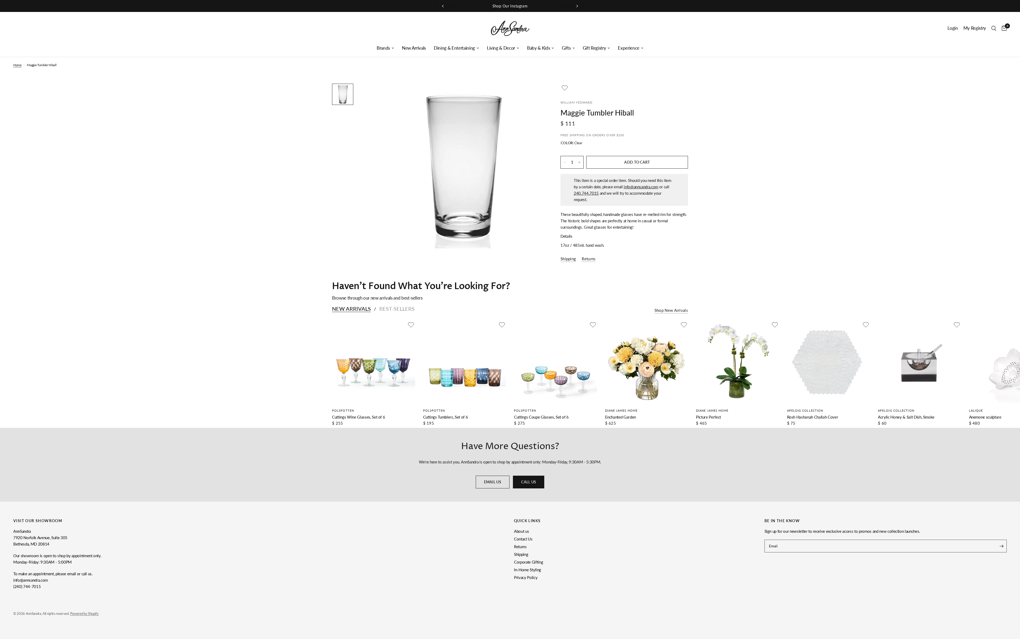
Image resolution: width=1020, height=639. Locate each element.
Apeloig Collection (805, 410)
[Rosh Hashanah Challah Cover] (828, 362)
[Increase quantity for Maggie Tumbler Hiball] (579, 162)
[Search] (994, 28)
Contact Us (523, 538)
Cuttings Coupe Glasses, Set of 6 (541, 417)
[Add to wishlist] (564, 88)
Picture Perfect (708, 417)
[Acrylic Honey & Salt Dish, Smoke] (919, 362)
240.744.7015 (586, 193)
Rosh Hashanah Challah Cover (812, 417)
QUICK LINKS (527, 521)
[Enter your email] (1001, 546)
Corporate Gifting (528, 562)
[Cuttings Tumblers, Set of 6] (464, 362)
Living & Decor (501, 48)
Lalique (976, 410)
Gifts (566, 48)
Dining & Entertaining (454, 48)
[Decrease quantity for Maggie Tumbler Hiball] (565, 162)
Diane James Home (621, 410)
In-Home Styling (527, 569)
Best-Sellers (397, 308)
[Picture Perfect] (737, 362)
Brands (383, 48)
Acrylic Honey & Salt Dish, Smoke (906, 417)
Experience (628, 48)
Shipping (521, 554)
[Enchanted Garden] (646, 362)
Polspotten (343, 410)
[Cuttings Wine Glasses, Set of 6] (373, 362)
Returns (520, 546)
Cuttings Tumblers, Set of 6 (445, 417)
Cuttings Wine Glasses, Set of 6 (358, 417)
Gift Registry (594, 48)
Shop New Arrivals (671, 310)
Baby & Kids (538, 48)
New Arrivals (414, 48)
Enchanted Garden (620, 417)
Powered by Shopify (84, 613)
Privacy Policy (525, 577)
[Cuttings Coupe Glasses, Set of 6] (555, 362)
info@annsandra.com (641, 186)
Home (17, 65)
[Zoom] (533, 95)
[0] (1003, 28)
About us (521, 531)
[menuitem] (385, 48)
